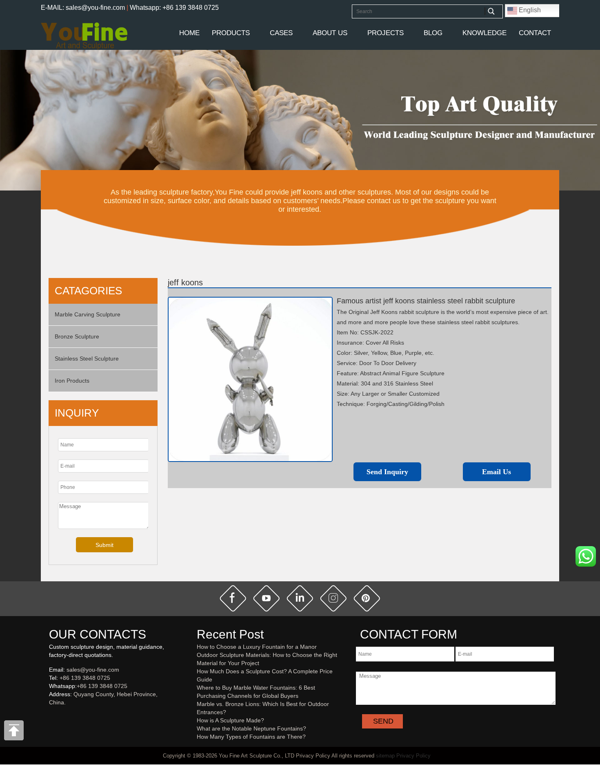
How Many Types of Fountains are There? (251, 736)
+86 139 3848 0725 (85, 678)
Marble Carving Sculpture (87, 314)
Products (231, 33)
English (529, 10)
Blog (433, 33)
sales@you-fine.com (93, 669)
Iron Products (72, 380)
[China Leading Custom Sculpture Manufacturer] (84, 35)
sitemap (385, 756)
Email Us (496, 472)
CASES (281, 33)
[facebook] (233, 598)
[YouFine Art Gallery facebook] (48, 716)
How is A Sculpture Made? (230, 720)
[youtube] (266, 598)
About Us (330, 33)
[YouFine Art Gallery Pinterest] (54, 716)
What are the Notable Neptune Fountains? (251, 728)
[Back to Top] (14, 732)
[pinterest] (366, 598)
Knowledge (484, 33)
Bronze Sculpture (77, 336)
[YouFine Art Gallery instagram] (51, 716)
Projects (385, 33)
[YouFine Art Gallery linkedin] (52, 716)
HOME (189, 33)
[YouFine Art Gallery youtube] (49, 716)
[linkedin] (300, 598)
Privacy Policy (413, 756)
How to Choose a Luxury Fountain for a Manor (257, 646)
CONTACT (535, 33)
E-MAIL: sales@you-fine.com (83, 7)
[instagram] (333, 598)
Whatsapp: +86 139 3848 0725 (174, 7)
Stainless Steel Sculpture (87, 358)
